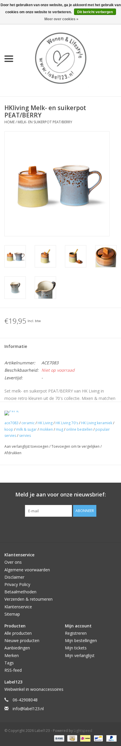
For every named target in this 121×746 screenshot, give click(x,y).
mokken (46, 429)
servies (25, 435)
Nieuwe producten (21, 640)
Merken (11, 655)
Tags (9, 663)
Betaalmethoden (20, 592)
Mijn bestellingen (81, 640)
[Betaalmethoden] (58, 737)
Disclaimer (14, 577)
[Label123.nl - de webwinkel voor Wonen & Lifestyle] (69, 58)
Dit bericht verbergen (95, 12)
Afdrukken (12, 452)
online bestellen (79, 429)
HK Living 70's (67, 422)
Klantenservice (18, 606)
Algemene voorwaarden (27, 569)
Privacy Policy (17, 584)
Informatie (15, 346)
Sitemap (12, 614)
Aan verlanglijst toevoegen (26, 446)
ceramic (28, 422)
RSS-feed (13, 670)
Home (9, 121)
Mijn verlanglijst (80, 655)
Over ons (13, 562)
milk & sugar (26, 429)
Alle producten (18, 633)
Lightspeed (83, 730)
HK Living (45, 422)
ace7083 (11, 422)
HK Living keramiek (96, 422)
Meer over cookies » (61, 19)
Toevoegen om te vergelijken (75, 446)
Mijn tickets (76, 648)
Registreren (76, 633)
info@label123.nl (28, 708)
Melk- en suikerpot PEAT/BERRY (45, 121)
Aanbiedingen (17, 648)
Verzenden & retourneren (28, 599)
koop (8, 429)
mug (59, 429)
